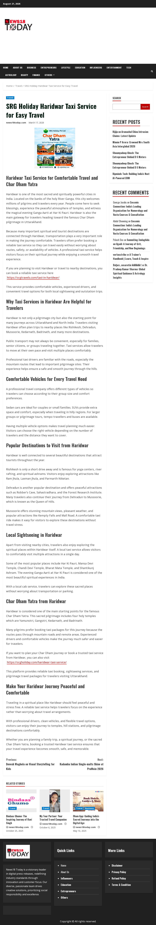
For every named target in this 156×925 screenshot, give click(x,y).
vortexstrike (119, 254)
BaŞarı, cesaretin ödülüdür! (127, 265)
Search (117, 98)
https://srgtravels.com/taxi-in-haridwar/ (33, 277)
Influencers (96, 67)
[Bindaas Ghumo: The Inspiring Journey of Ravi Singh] (21, 800)
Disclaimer (117, 865)
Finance (36, 75)
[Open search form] (152, 71)
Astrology (10, 75)
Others (48, 75)
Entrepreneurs (49, 67)
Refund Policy (119, 878)
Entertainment (114, 67)
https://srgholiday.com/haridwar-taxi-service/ (37, 662)
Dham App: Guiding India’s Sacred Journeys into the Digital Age (86, 819)
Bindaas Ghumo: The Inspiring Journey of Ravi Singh (19, 819)
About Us (17, 67)
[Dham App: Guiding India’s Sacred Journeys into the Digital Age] (88, 800)
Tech (128, 67)
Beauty (24, 75)
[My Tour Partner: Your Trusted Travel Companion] (55, 800)
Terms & (116, 885)
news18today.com (16, 122)
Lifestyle (65, 67)
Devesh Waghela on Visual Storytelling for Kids (30, 764)
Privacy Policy (119, 872)
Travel (10, 97)
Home (5, 67)
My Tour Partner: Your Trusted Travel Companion (53, 817)
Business (31, 67)
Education (80, 67)
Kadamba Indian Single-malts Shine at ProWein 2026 (81, 764)
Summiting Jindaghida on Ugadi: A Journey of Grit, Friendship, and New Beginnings (131, 244)
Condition (126, 885)
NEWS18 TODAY (18, 47)
